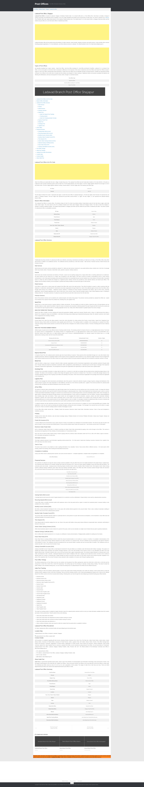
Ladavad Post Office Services (43, 102)
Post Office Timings (41, 148)
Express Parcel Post (42, 120)
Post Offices (41, 4)
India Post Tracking (41, 150)
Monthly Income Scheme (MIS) (45, 135)
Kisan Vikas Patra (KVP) (43, 144)
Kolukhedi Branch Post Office (41, 748)
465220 (107, 17)
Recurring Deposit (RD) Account (45, 133)
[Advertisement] (68, 32)
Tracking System (43, 116)
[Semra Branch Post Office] (72, 741)
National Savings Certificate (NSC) (46, 142)
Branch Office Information (42, 101)
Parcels (40, 106)
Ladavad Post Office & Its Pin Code (44, 99)
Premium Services (42, 110)
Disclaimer (80, 781)
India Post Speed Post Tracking (47, 114)
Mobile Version (65, 781)
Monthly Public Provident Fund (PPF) (46, 137)
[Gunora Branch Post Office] (96, 741)
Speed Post (40, 112)
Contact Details (40, 156)
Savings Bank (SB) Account (44, 131)
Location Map (40, 154)
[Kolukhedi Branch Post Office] (47, 741)
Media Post (40, 121)
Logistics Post (41, 125)
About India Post (40, 158)
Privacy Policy (73, 781)
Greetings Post (41, 123)
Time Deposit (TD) (42, 139)
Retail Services (41, 108)
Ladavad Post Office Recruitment (44, 152)
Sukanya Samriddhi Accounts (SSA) (46, 146)
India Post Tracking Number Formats (48, 118)
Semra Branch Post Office (65, 748)
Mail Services (41, 104)
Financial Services (41, 129)
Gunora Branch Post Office (90, 748)
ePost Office (39, 127)
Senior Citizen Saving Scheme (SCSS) (47, 140)
